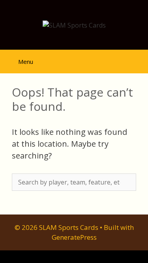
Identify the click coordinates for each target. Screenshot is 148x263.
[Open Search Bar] (136, 58)
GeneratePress (74, 237)
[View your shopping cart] (114, 58)
